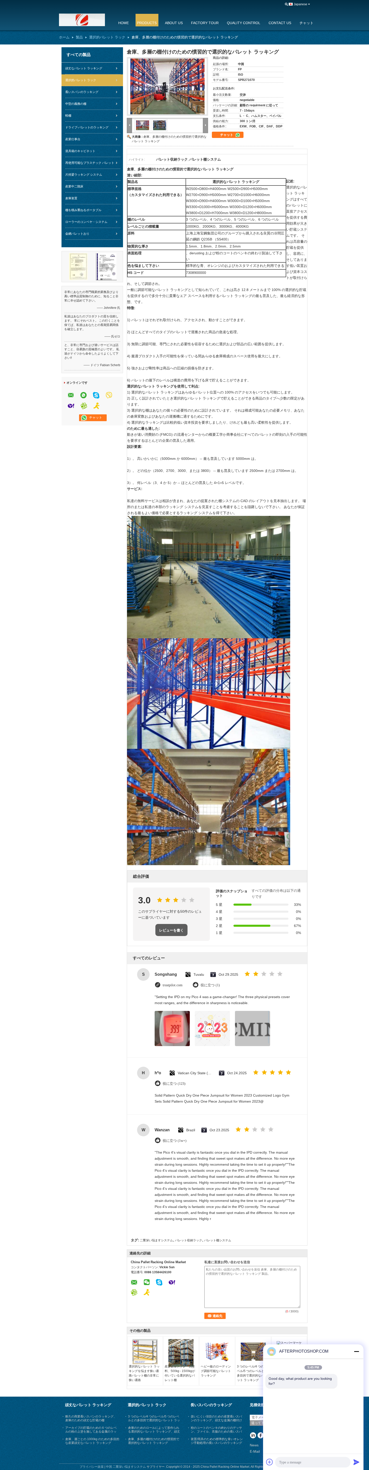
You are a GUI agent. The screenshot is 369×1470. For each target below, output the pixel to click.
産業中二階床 (74, 186)
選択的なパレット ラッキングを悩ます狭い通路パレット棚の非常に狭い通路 (144, 1373)
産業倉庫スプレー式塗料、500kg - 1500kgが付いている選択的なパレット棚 (180, 1373)
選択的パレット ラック (107, 37)
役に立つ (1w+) (175, 1141)
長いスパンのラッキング (81, 92)
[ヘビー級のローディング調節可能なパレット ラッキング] (217, 1351)
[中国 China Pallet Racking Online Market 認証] (78, 266)
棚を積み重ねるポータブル (83, 210)
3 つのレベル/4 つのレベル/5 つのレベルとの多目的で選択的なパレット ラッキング (252, 1373)
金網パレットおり (77, 233)
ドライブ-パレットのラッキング (86, 127)
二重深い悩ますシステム (156, 1240)
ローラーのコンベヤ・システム (86, 222)
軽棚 (68, 115)
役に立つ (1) (210, 985)
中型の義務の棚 (75, 104)
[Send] (356, 1461)
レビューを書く (171, 930)
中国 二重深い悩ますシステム (126, 1466)
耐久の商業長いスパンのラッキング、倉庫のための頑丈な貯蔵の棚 (90, 1418)
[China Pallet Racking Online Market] (85, 20)
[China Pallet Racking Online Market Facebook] (260, 1436)
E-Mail (255, 1451)
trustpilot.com (172, 985)
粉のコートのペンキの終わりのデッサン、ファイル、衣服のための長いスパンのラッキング (216, 1431)
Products (147, 23)
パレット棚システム (217, 1240)
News (254, 1445)
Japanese (300, 4)
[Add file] (269, 1461)
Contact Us (280, 23)
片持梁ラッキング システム (83, 174)
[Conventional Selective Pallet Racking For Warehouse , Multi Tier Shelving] (167, 86)
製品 (79, 37)
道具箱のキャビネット (80, 151)
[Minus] (356, 1351)
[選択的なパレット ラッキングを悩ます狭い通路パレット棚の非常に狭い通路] (145, 1351)
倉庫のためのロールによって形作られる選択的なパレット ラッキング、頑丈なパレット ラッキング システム (154, 1431)
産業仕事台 (72, 139)
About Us (174, 23)
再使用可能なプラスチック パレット (89, 163)
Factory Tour (205, 23)
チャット (306, 23)
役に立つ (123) (174, 1084)
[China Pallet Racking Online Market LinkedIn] (253, 1436)
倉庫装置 (71, 198)
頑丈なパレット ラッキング (83, 68)
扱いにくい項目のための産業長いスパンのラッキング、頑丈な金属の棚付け (216, 1418)
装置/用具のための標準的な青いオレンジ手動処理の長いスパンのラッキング (217, 1441)
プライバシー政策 (92, 1466)
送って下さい (261, 1423)
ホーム (64, 37)
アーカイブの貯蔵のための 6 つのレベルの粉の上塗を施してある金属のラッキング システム (91, 1431)
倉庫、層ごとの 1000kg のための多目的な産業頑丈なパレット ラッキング (92, 1441)
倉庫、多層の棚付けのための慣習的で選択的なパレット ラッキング (153, 1441)
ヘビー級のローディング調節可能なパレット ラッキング (216, 1371)
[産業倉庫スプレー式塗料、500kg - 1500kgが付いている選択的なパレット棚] (181, 1353)
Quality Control (243, 23)
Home (123, 23)
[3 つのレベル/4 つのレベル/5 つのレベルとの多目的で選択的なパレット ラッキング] (253, 1351)
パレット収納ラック (188, 1240)
